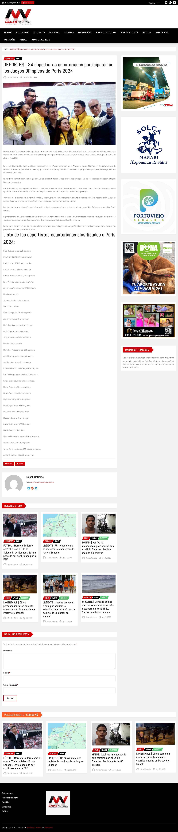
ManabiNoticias (13, 77)
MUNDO (69, 32)
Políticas (5, 811)
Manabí (21, 464)
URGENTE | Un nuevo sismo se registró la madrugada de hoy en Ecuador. (58, 549)
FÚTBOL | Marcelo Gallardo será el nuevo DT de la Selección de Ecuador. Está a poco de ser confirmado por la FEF (20, 552)
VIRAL (23, 39)
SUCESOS (39, 32)
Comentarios (6, 807)
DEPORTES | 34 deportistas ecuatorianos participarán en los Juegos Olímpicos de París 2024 (42, 49)
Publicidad (5, 802)
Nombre (6, 673)
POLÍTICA (161, 32)
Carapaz (9, 464)
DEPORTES (85, 32)
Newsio (38, 827)
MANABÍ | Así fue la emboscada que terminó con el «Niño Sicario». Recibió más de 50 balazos (98, 548)
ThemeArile (49, 827)
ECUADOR (22, 32)
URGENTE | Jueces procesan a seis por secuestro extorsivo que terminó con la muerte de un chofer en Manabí (59, 609)
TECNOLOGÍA (129, 32)
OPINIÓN (9, 39)
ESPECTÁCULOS (106, 32)
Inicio (5, 49)
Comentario (7, 650)
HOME (8, 32)
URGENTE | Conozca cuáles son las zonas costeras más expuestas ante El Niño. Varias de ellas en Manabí (98, 607)
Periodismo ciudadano (10, 797)
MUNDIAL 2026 (41, 39)
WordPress (31, 827)
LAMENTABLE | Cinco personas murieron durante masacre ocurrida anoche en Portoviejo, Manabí (19, 607)
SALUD (147, 32)
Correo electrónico (10, 685)
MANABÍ (54, 32)
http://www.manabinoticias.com (42, 482)
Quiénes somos (7, 793)
